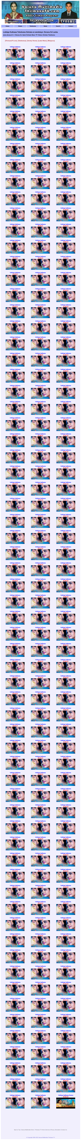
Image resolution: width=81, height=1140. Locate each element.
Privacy (53, 1129)
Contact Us (64, 1129)
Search (58, 26)
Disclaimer (58, 1129)
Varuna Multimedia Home (27, 1129)
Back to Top (17, 1129)
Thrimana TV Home (40, 1129)
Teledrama (33, 26)
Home (7, 26)
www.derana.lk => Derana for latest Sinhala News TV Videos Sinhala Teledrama (29, 35)
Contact (70, 26)
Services (47, 1129)
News (45, 26)
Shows (20, 26)
